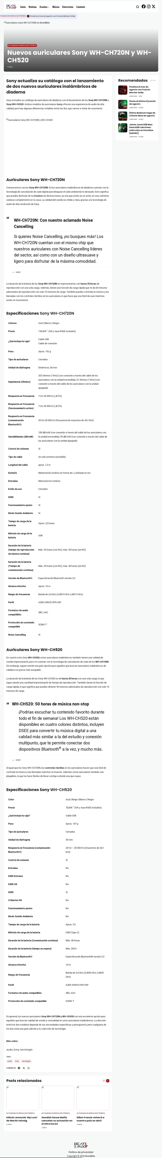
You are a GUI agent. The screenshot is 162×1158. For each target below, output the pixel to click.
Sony (60, 104)
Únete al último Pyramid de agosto (142, 103)
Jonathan (133, 96)
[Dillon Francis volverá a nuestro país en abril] (93, 1098)
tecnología (26, 1049)
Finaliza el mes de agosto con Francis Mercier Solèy (52, 16)
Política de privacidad (81, 1152)
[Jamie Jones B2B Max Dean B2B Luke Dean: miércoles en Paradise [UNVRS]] (122, 127)
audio (9, 1049)
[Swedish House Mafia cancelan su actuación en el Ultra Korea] (58, 1098)
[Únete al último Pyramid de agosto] (122, 104)
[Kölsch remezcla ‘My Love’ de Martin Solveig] (22, 1098)
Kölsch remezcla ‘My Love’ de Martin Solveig (22, 1119)
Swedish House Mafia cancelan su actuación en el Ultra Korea (57, 1120)
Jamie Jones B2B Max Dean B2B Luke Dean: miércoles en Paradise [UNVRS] (141, 129)
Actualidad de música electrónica (22, 45)
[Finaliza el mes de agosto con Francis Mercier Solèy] (28, 16)
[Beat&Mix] (11, 6)
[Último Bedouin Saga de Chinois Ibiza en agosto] (122, 116)
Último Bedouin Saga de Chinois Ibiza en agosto (142, 114)
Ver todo (153, 80)
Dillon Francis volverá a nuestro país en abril (90, 1119)
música (38, 195)
